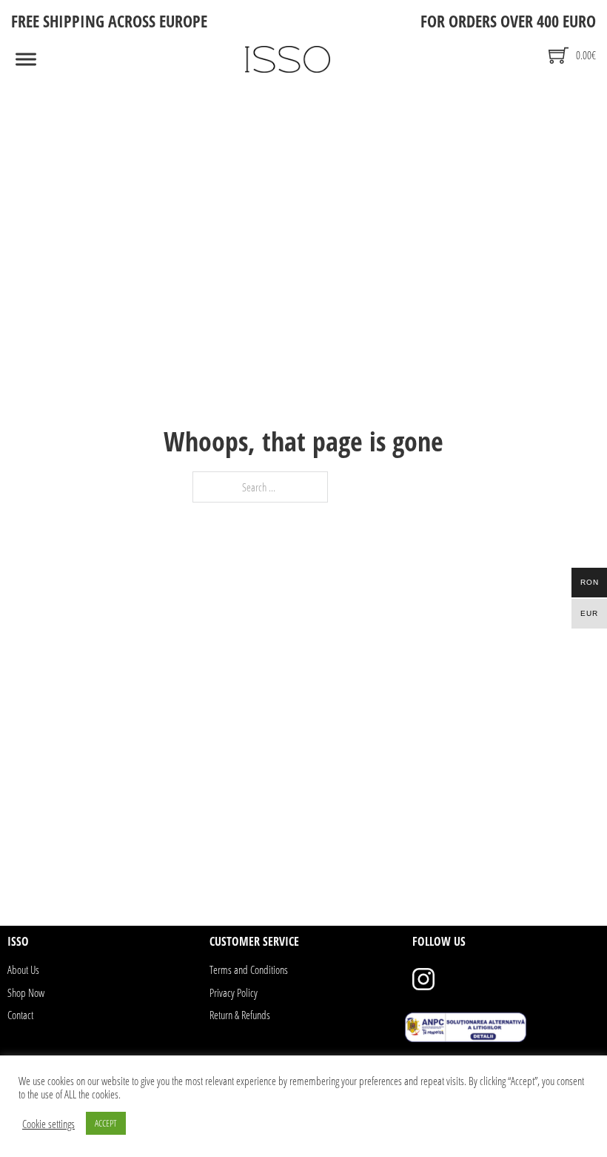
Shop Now (25, 992)
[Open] (26, 59)
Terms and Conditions (248, 969)
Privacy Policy (233, 992)
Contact (20, 1014)
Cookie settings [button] (48, 1123)
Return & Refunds (239, 1014)
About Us (23, 969)
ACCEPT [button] (106, 1123)
